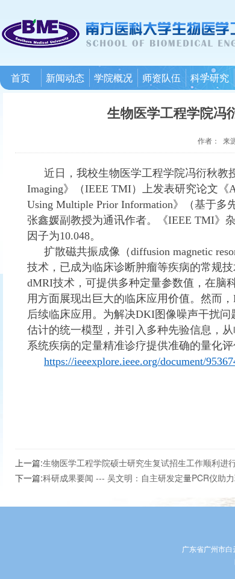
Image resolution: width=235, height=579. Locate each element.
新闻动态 (65, 77)
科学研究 (209, 77)
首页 (20, 77)
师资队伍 (161, 77)
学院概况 (113, 77)
